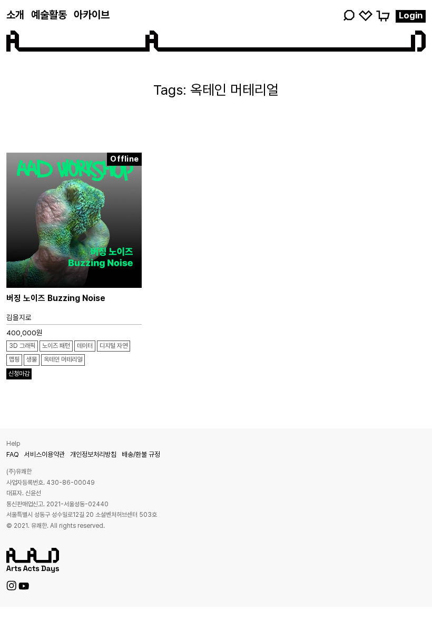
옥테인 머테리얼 (63, 359)
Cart (382, 15)
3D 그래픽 (22, 345)
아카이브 (92, 14)
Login (411, 15)
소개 (15, 14)
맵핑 (14, 359)
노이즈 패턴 (56, 345)
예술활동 (49, 14)
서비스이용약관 (44, 454)
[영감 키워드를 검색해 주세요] (349, 15)
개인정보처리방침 (93, 454)
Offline (124, 159)
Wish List (365, 15)
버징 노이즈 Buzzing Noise (55, 298)
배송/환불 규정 (141, 454)
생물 (31, 359)
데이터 (85, 345)
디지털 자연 (113, 345)
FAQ (12, 454)
